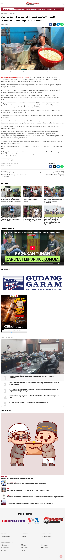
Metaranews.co (7, 77)
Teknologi (10, 482)
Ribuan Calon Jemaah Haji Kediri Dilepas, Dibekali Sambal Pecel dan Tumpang (49, 173)
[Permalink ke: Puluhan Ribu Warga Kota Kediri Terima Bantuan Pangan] (32, 191)
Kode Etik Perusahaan (8, 539)
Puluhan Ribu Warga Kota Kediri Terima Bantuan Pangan (31, 199)
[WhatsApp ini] (62, 24)
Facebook (6, 545)
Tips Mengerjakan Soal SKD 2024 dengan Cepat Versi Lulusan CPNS (30, 503)
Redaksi (3, 534)
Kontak (24, 536)
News (2, 476)
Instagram (6, 548)
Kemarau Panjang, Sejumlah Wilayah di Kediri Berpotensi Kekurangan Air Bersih (34, 396)
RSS (24, 550)
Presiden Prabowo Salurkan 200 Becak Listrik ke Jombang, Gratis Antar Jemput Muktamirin (54, 200)
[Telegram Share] (58, 24)
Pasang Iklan (46, 536)
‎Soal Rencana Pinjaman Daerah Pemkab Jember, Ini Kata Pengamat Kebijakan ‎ (32, 376)
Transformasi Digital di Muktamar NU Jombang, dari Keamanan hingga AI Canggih (11, 199)
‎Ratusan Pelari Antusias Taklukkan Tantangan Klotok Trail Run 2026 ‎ (10, 219)
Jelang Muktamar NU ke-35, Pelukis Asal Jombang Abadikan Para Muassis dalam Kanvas (34, 383)
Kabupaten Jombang (21, 77)
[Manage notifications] (61, 556)
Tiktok (4, 550)
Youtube (45, 548)
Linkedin (25, 548)
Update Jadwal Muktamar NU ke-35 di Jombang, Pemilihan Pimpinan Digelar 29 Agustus (32, 219)
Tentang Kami (5, 536)
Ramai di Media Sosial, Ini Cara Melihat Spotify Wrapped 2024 (28, 490)
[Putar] (3, 264)
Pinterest (45, 545)
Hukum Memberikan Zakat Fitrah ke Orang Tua (17, 478)
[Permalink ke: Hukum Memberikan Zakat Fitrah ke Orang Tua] (32, 444)
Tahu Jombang (7, 160)
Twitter (25, 545)
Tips (6, 476)
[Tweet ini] (54, 24)
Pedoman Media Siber (28, 539)
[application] (32, 247)
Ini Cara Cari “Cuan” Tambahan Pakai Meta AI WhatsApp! (26, 483)
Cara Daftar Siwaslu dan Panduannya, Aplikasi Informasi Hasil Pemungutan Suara (35, 497)
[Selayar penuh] (61, 264)
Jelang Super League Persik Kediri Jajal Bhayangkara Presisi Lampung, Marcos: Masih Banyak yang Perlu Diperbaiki (53, 221)
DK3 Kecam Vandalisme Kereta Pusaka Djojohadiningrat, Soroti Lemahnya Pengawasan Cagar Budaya (34, 390)
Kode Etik (25, 534)
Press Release (46, 534)
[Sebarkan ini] (50, 24)
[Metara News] (32, 4)
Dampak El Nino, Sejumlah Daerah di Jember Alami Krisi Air (28, 402)
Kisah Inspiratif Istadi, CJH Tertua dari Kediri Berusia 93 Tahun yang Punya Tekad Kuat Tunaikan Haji (14, 173)
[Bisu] (59, 264)
